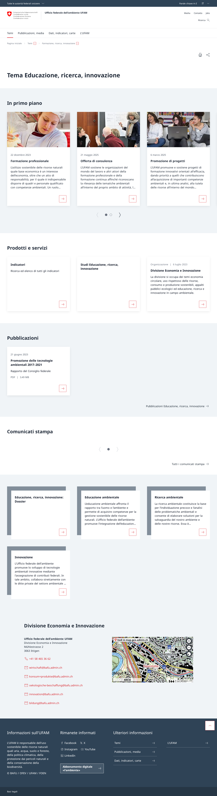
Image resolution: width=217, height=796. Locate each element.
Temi (117, 743)
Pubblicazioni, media (127, 751)
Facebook (70, 743)
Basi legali (12, 791)
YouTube (90, 749)
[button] (10, 33)
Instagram (71, 749)
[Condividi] (208, 54)
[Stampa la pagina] (200, 54)
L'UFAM (172, 743)
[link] (38, 512)
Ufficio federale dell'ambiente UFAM (66, 12)
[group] (38, 159)
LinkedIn (70, 755)
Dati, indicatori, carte (127, 760)
